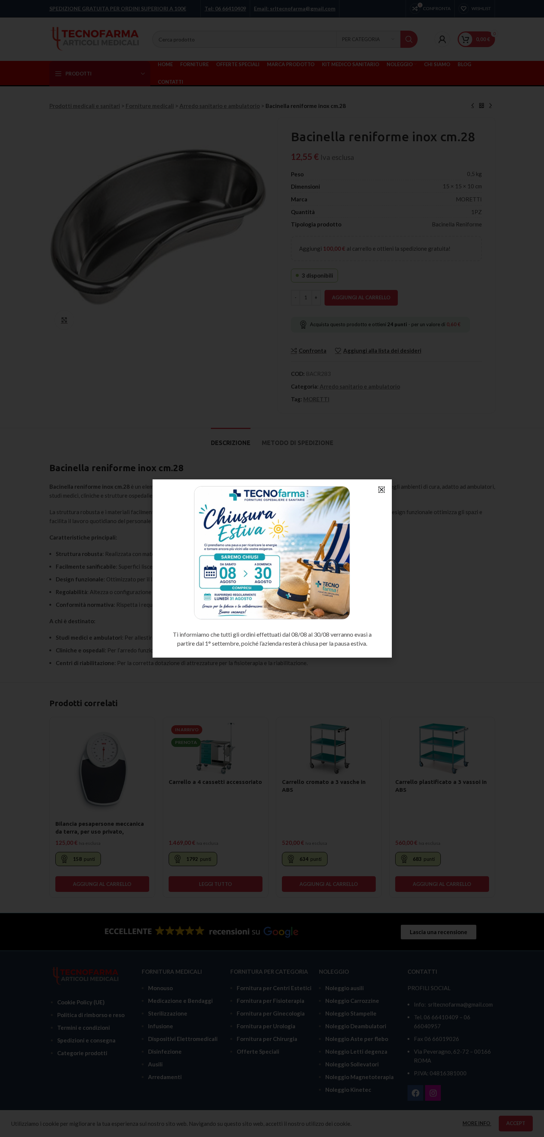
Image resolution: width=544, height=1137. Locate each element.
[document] (272, 568)
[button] (381, 489)
